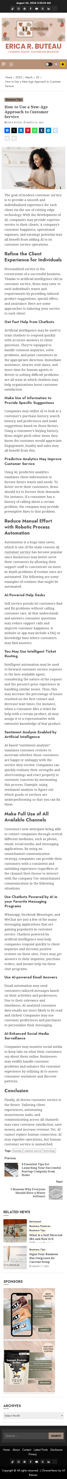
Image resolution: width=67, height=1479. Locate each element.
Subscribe (62, 64)
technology (49, 1151)
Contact (26, 1450)
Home (6, 1450)
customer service (32, 1151)
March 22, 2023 (35, 122)
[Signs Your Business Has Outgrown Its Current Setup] (15, 1257)
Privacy (33, 1454)
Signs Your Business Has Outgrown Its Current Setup (43, 1258)
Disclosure (56, 1450)
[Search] (56, 64)
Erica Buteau (14, 122)
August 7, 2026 (40, 1266)
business (17, 1151)
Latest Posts (41, 1450)
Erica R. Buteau (33, 46)
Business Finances (40, 1226)
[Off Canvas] (4, 64)
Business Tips (14, 99)
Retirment (35, 1221)
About (16, 1450)
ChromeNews (50, 1470)
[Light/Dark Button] (49, 64)
